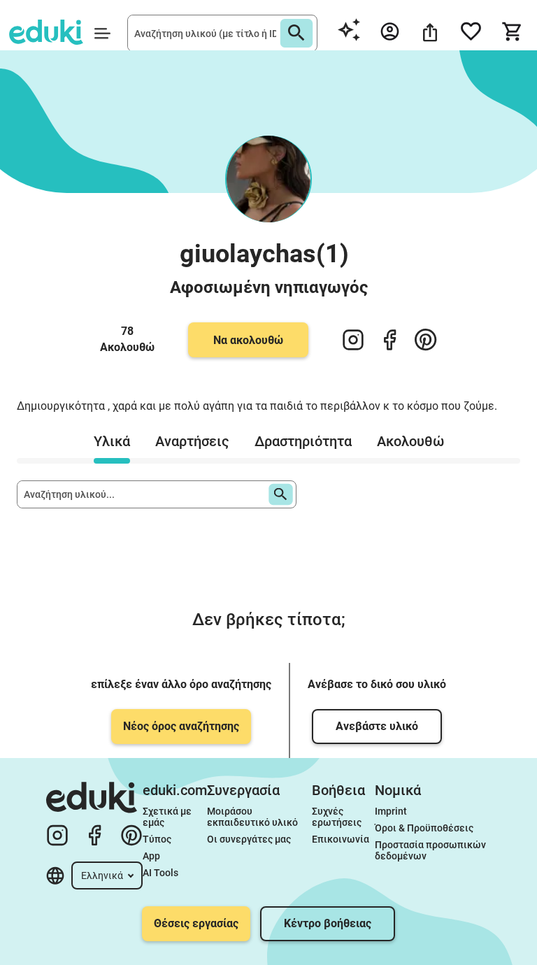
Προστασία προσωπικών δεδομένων (431, 850)
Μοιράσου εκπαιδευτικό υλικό (252, 817)
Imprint (391, 811)
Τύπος (157, 839)
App (151, 856)
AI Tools (160, 872)
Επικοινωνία (340, 839)
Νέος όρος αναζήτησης (181, 726)
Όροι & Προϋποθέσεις (424, 828)
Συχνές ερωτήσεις (336, 817)
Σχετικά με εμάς (168, 817)
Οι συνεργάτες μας (249, 839)
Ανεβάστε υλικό (377, 726)
